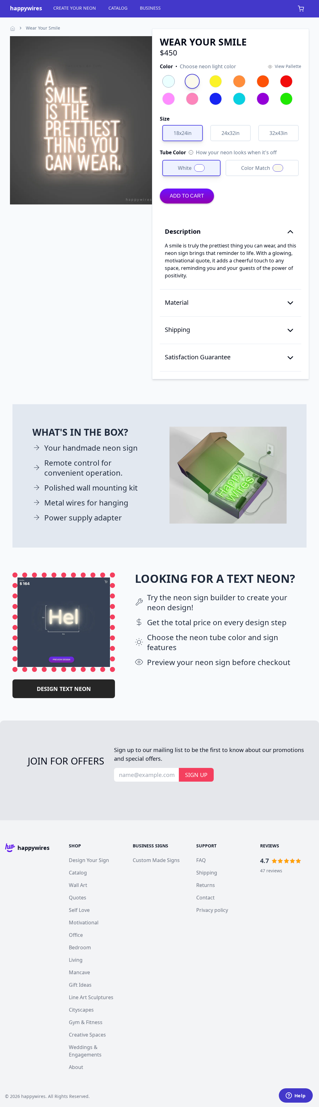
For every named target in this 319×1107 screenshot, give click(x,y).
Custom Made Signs (156, 860)
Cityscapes (81, 1009)
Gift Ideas (80, 984)
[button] (198, 66)
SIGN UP (196, 775)
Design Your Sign (89, 860)
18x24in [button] (183, 133)
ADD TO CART (187, 196)
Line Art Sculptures (91, 997)
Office (76, 935)
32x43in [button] (278, 133)
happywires (33, 1096)
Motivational (83, 922)
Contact (205, 897)
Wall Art (78, 885)
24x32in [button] (230, 133)
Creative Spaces (87, 1034)
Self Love (79, 910)
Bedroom (80, 947)
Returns (205, 885)
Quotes (77, 897)
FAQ (201, 860)
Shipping (206, 872)
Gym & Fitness (85, 1022)
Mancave (79, 972)
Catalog (78, 872)
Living (76, 959)
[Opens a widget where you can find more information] (296, 1096)
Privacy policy (212, 910)
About (76, 1067)
